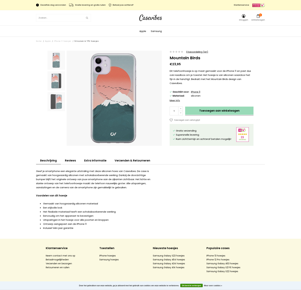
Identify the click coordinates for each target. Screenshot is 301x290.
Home (39, 41)
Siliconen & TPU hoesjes (86, 41)
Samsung (156, 31)
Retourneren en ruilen (57, 267)
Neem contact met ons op (60, 255)
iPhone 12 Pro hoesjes (217, 259)
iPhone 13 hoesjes (215, 255)
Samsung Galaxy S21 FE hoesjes (223, 267)
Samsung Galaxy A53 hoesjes (222, 263)
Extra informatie (95, 160)
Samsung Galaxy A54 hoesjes (169, 259)
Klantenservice (241, 4)
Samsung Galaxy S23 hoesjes (169, 255)
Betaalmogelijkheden (57, 259)
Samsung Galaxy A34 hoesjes (169, 263)
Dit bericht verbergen (191, 286)
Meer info (175, 100)
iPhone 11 (195, 91)
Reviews (70, 160)
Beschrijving (48, 160)
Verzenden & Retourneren (132, 160)
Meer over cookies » (213, 286)
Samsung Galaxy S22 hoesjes (222, 271)
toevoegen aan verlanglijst (187, 120)
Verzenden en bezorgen (59, 263)
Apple (142, 31)
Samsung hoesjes (109, 259)
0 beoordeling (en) (197, 52)
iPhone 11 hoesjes (62, 41)
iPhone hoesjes (107, 255)
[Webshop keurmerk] (258, 4)
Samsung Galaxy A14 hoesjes (168, 267)
